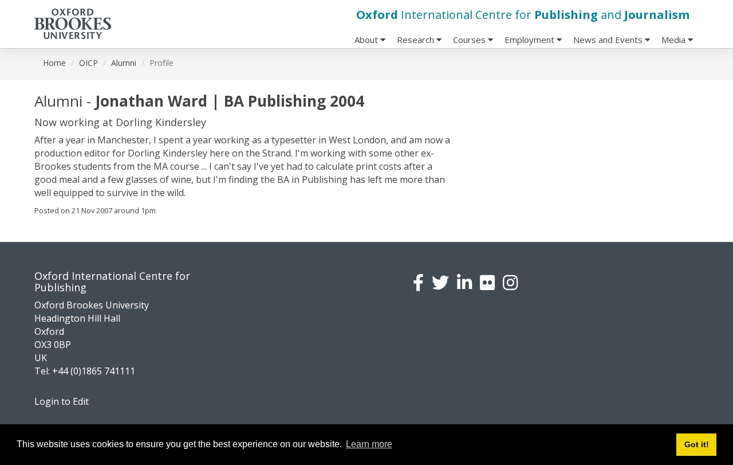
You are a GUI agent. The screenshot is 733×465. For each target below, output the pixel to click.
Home (54, 62)
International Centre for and (522, 14)
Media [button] (674, 39)
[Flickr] (487, 282)
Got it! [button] (696, 444)
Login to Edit (61, 401)
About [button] (367, 39)
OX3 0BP (52, 344)
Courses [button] (470, 39)
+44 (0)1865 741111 (93, 371)
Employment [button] (531, 39)
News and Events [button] (609, 39)
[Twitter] (440, 282)
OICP (88, 62)
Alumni (123, 62)
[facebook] (418, 282)
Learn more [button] (369, 444)
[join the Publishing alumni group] (464, 282)
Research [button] (416, 39)
